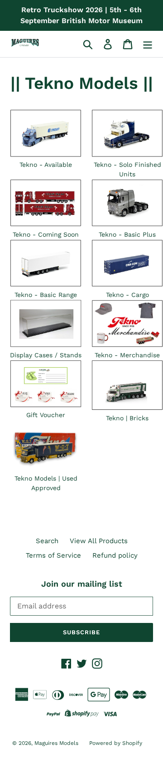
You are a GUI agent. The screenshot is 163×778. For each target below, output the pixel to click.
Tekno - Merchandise (127, 355)
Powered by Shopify (115, 743)
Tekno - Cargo (127, 294)
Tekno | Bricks (127, 418)
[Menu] (148, 44)
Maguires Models (57, 743)
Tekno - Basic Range (45, 294)
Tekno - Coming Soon (46, 234)
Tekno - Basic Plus (127, 234)
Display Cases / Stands (46, 355)
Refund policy (115, 555)
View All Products (99, 541)
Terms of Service (53, 555)
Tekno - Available (45, 164)
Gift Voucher (45, 414)
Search (47, 541)
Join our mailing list (81, 583)
